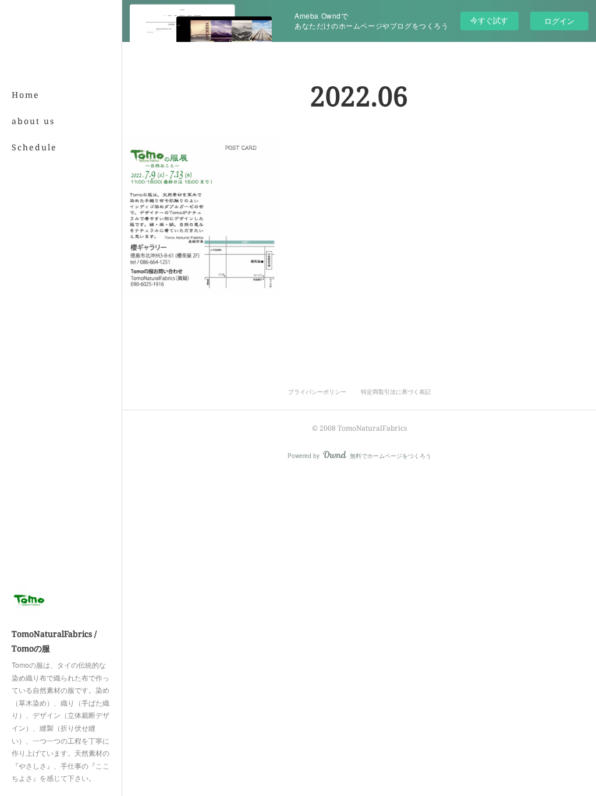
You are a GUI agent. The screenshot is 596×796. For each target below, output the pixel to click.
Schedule (34, 147)
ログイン (559, 20)
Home (26, 94)
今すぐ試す (489, 20)
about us (33, 120)
